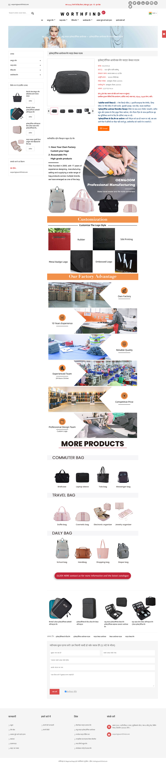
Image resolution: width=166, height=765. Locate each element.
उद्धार (11, 725)
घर (42, 20)
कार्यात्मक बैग (87, 20)
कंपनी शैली (46, 730)
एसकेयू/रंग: (102, 84)
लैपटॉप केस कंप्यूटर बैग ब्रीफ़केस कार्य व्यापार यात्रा (33, 94)
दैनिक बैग (74, 20)
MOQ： (101, 69)
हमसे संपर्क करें (120, 20)
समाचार (12, 739)
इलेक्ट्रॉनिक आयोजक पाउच (82, 637)
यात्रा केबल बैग (129, 637)
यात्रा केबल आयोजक (100, 637)
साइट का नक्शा (14, 748)
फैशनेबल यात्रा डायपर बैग (83, 725)
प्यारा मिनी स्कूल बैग (81, 744)
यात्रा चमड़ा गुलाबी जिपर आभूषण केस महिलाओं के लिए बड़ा (33, 142)
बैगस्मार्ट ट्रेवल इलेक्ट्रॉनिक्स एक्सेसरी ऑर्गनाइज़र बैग (32, 110)
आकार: (100, 88)
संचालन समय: (103, 73)
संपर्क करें (111, 717)
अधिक (30, 101)
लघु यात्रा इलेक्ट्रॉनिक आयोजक (73, 37)
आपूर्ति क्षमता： (103, 77)
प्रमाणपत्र (13, 744)
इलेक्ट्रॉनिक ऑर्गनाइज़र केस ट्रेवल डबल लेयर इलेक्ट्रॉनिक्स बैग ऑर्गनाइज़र (33, 126)
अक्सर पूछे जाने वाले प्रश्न (104, 20)
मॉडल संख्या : (102, 81)
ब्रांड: (100, 66)
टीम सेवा (12, 730)
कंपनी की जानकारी (48, 725)
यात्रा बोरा (62, 20)
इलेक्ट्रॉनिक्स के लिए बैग (63, 637)
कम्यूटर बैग (50, 20)
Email (104, 128)
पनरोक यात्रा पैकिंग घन (83, 734)
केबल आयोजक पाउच (115, 637)
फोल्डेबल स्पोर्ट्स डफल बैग (84, 748)
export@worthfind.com (20, 4)
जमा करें (54, 692)
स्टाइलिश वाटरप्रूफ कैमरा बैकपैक (86, 739)
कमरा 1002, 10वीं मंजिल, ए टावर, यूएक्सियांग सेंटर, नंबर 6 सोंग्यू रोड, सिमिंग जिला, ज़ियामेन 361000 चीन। (134, 726)
